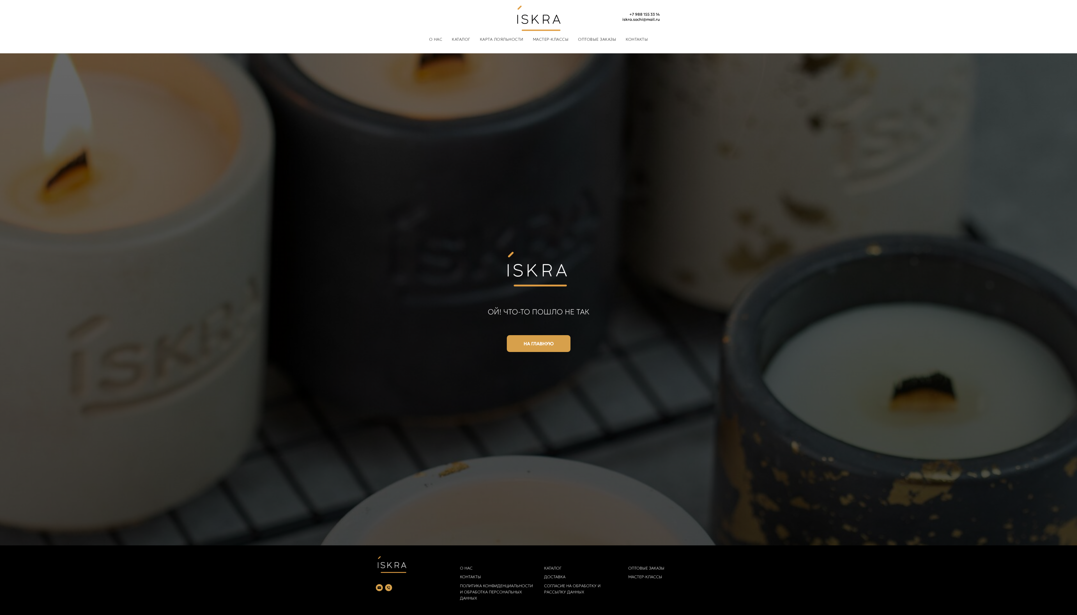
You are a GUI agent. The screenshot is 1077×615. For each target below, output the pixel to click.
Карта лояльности (501, 39)
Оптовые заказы (646, 568)
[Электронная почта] (379, 587)
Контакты (637, 39)
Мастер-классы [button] (551, 39)
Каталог (552, 568)
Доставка (554, 576)
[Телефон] (388, 587)
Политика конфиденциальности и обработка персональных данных (496, 591)
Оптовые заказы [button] (597, 39)
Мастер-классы (645, 576)
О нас (436, 39)
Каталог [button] (461, 39)
